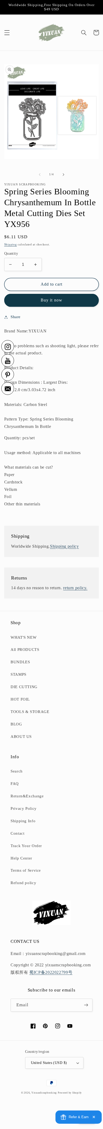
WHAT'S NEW (23, 637)
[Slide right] (63, 174)
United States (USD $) (49, 1063)
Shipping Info (23, 821)
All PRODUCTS (25, 649)
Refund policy (23, 883)
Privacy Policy (24, 808)
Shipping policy (64, 546)
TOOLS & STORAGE (30, 712)
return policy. (75, 588)
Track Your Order (26, 846)
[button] (7, 32)
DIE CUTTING (24, 687)
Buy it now (51, 300)
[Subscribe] (86, 1005)
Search (17, 771)
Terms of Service (26, 870)
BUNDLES (20, 662)
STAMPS (18, 674)
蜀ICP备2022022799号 (50, 972)
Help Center (21, 858)
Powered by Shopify (70, 1092)
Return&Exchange (27, 796)
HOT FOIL (20, 699)
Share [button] (16, 317)
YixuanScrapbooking (44, 1092)
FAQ (15, 783)
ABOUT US (21, 736)
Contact (17, 833)
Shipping (10, 244)
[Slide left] (39, 174)
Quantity (11, 253)
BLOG (16, 724)
